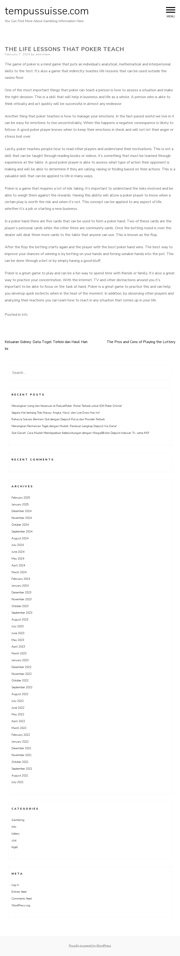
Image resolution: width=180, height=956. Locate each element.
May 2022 (17, 714)
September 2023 (21, 613)
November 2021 (21, 755)
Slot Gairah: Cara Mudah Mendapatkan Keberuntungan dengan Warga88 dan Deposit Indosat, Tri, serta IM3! (80, 433)
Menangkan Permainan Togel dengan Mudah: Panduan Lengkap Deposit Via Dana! (64, 426)
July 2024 (17, 545)
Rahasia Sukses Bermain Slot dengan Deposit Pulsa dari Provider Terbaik (58, 419)
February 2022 (20, 735)
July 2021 (17, 782)
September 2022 (21, 687)
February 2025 (20, 498)
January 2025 (20, 504)
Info (25, 314)
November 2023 (21, 599)
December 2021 (21, 748)
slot (13, 840)
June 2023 (17, 633)
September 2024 (21, 531)
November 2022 (21, 674)
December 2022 (21, 667)
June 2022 (17, 708)
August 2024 (19, 538)
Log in (15, 885)
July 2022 (17, 701)
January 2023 (20, 660)
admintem (42, 54)
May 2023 (17, 640)
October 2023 (20, 606)
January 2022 (20, 742)
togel (14, 847)
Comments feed (21, 898)
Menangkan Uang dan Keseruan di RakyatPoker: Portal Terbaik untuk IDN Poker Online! (66, 406)
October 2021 (20, 762)
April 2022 (18, 721)
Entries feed (18, 892)
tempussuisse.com (47, 11)
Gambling (17, 820)
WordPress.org (20, 905)
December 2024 (21, 511)
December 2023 (21, 592)
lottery (15, 834)
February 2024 (20, 579)
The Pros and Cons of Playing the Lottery (141, 341)
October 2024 (20, 525)
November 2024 (21, 518)
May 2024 (17, 558)
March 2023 (18, 653)
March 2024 (18, 572)
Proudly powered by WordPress (90, 946)
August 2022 (19, 694)
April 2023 (18, 646)
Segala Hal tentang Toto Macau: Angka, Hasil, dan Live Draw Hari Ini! (55, 413)
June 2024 (17, 552)
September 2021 (21, 769)
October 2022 (20, 680)
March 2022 (18, 728)
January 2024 (20, 586)
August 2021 (19, 775)
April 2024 (18, 565)
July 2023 (17, 626)
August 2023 (19, 619)
